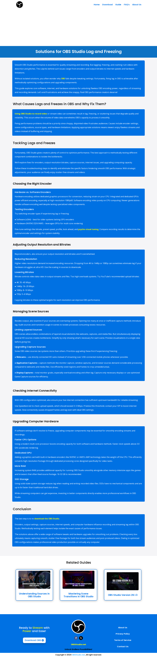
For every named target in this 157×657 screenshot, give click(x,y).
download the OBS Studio (46, 518)
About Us (136, 4)
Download (107, 4)
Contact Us (122, 646)
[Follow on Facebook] (76, 638)
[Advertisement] (78, 28)
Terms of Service (122, 640)
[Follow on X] (81, 638)
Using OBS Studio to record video (31, 113)
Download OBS (33, 640)
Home (97, 4)
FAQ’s (127, 4)
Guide (118, 4)
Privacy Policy (123, 633)
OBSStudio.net (78, 644)
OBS (63, 78)
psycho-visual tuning (88, 229)
